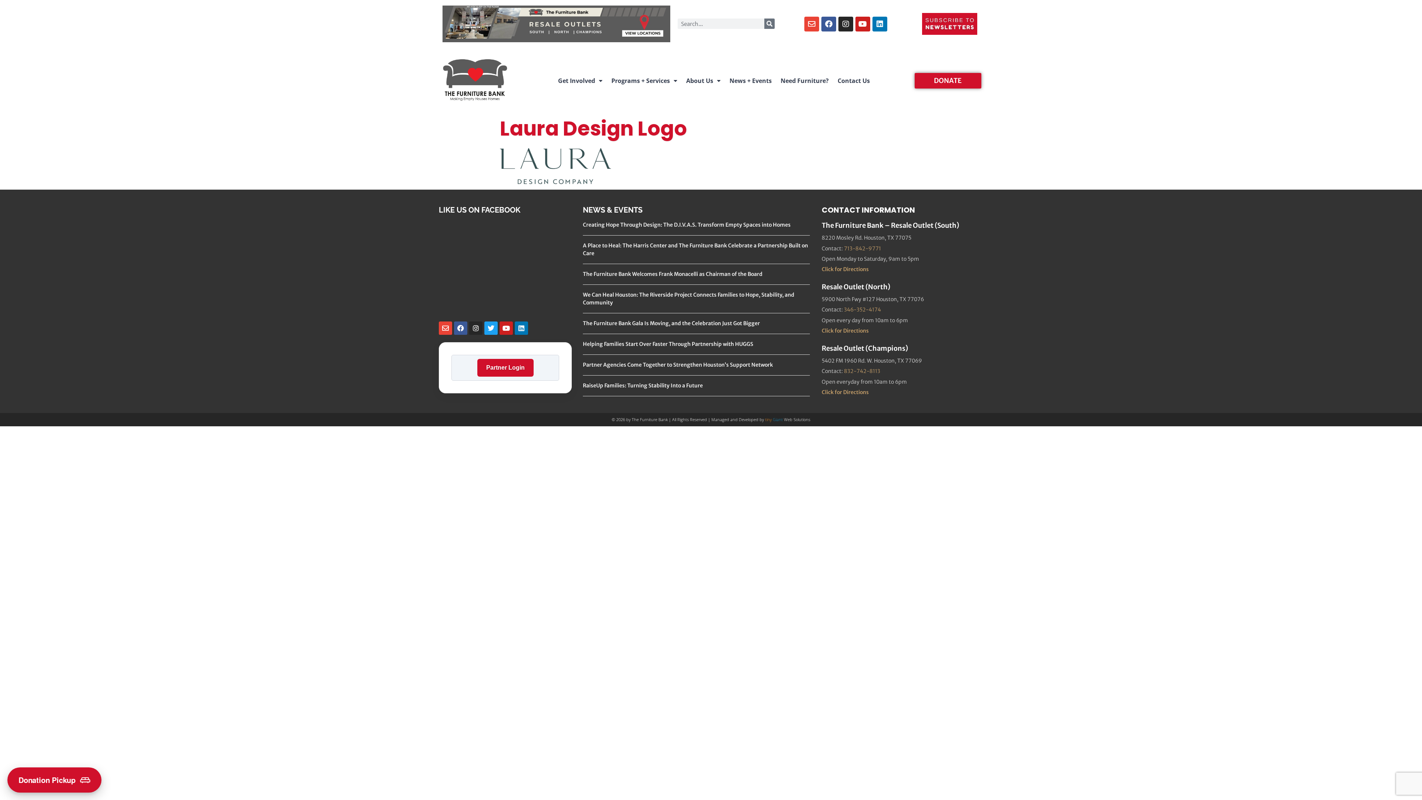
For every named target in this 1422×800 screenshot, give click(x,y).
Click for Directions (845, 269)
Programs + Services (640, 81)
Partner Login (505, 367)
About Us (699, 81)
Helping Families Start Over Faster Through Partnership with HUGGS (668, 344)
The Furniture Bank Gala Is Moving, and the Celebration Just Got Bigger (671, 323)
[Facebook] (828, 24)
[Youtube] (862, 24)
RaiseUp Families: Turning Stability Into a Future (643, 385)
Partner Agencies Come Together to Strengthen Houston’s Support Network (678, 364)
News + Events (751, 81)
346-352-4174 (862, 309)
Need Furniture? (805, 81)
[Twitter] (491, 328)
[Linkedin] (879, 24)
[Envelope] (811, 24)
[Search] (769, 24)
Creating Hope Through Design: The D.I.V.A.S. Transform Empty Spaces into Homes (687, 224)
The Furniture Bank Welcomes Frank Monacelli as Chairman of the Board (672, 274)
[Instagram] (845, 24)
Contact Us (854, 81)
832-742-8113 (862, 371)
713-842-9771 (862, 248)
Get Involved (576, 81)
